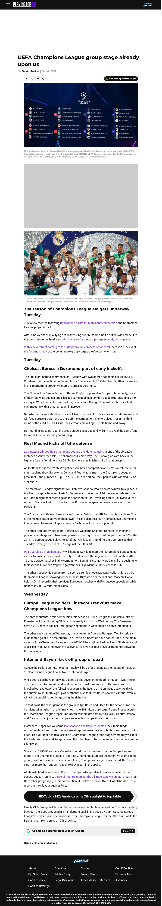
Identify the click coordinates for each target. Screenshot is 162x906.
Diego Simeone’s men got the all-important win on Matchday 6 (93, 776)
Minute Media (20, 894)
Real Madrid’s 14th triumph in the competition (88, 323)
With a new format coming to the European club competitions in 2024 (67, 347)
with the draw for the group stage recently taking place (96, 339)
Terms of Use (123, 874)
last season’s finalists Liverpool (83, 726)
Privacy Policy (89, 874)
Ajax (81, 646)
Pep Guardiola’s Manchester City (44, 551)
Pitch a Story (62, 874)
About (32, 868)
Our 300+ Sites (124, 868)
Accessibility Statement (95, 880)
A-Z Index (121, 880)
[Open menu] (8, 5)
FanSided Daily (37, 874)
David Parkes (31, 71)
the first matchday (35, 351)
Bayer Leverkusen (75, 807)
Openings (60, 868)
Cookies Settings (39, 886)
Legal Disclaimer (65, 880)
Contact (85, 868)
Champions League (45, 843)
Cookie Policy (36, 880)
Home (27, 843)
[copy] (43, 78)
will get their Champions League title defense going (64, 451)
